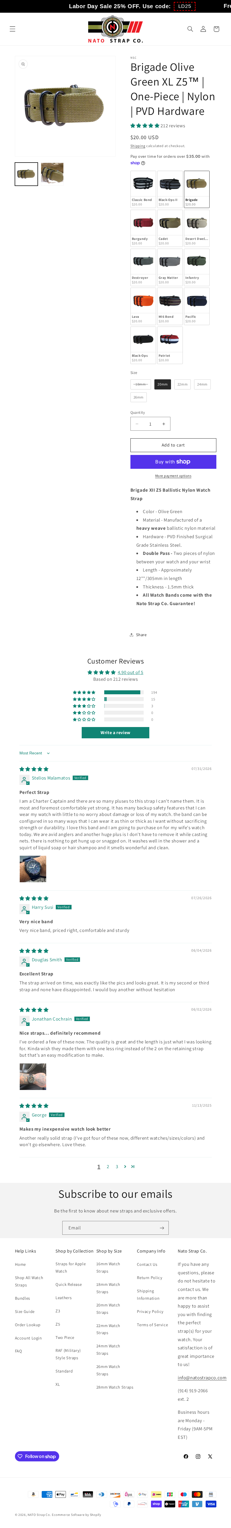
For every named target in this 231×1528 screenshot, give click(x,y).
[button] (185, 6)
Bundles (22, 1298)
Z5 (57, 1324)
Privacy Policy (150, 1311)
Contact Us (147, 1264)
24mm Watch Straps (108, 1349)
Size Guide (25, 1311)
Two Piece (64, 1337)
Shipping (137, 145)
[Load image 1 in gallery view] (26, 174)
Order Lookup (28, 1324)
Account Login (28, 1338)
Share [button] (141, 634)
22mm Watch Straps (108, 1329)
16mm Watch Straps (108, 1267)
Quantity (137, 412)
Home (20, 1264)
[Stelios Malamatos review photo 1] (32, 869)
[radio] (143, 189)
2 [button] (108, 1166)
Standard (64, 1371)
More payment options (173, 475)
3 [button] (117, 1166)
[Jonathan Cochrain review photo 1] (32, 1076)
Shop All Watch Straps (29, 1281)
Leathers (63, 1297)
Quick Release (68, 1284)
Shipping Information (148, 1294)
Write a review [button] (115, 732)
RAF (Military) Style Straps (68, 1354)
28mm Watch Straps (115, 1387)
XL (57, 1384)
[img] (34, 769)
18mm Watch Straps (108, 1288)
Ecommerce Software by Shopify (76, 1514)
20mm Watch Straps (108, 1308)
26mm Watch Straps (108, 1370)
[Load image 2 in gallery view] (52, 174)
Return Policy (149, 1277)
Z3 (57, 1311)
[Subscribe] (162, 1228)
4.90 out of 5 (130, 672)
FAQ (18, 1351)
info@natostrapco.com (202, 1377)
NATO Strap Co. (39, 1514)
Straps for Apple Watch (70, 1267)
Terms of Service (152, 1324)
